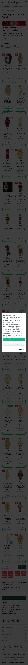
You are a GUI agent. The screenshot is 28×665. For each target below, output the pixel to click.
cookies (18, 319)
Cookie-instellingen (14, 344)
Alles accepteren (14, 340)
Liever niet (21, 349)
